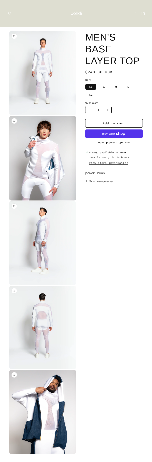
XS (91, 86)
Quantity (91, 102)
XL (91, 94)
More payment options (114, 142)
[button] (10, 13)
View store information (108, 162)
